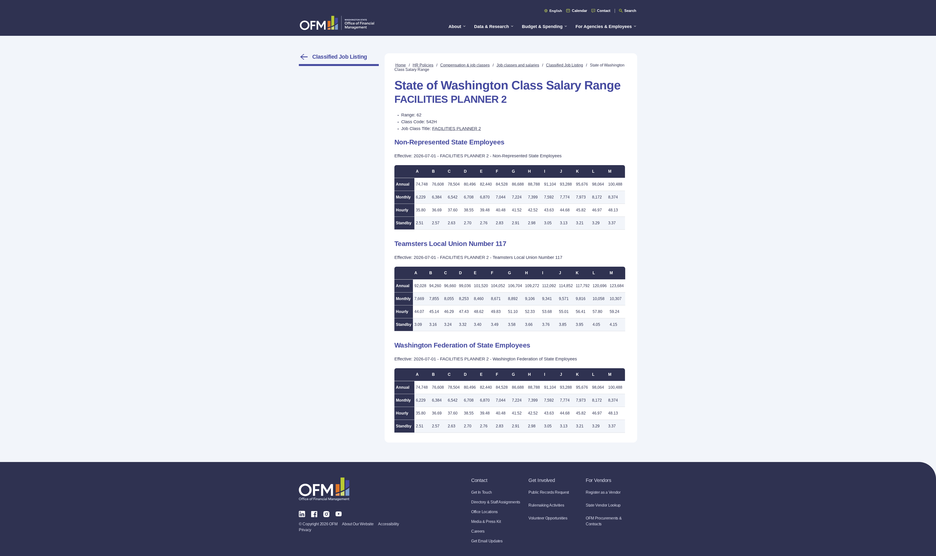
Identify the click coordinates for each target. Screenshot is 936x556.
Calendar (579, 11)
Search (630, 11)
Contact (603, 11)
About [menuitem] (454, 26)
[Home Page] (324, 489)
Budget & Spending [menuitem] (542, 26)
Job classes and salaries (518, 65)
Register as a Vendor (603, 492)
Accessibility (388, 524)
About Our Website (357, 524)
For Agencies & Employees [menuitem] (603, 26)
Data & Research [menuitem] (491, 26)
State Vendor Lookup (603, 505)
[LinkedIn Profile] (302, 513)
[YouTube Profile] (338, 513)
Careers (478, 531)
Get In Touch (481, 492)
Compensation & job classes (465, 65)
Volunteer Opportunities (547, 518)
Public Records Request (548, 492)
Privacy (305, 530)
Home (400, 65)
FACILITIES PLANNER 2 (456, 128)
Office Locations (484, 512)
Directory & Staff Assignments (495, 502)
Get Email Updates (487, 541)
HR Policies (423, 65)
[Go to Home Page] (337, 23)
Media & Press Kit (486, 521)
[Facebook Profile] (314, 513)
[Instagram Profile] (326, 513)
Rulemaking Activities (546, 505)
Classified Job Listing (339, 57)
